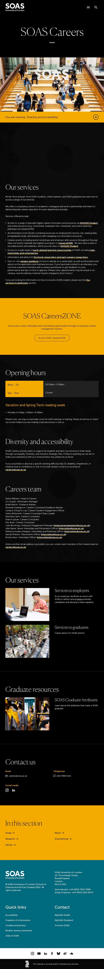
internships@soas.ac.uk (71, 528)
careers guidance (29, 261)
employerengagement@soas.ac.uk (72, 525)
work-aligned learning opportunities (52, 250)
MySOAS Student (89, 223)
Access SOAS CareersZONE (52, 338)
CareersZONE (65, 243)
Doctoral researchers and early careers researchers (61, 257)
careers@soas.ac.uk (15, 469)
